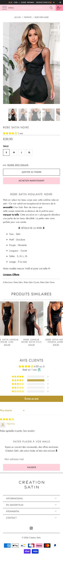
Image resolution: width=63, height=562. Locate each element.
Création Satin (35, 537)
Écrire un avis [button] (31, 398)
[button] (10, 133)
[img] (7, 419)
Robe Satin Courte (31, 282)
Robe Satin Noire (47, 282)
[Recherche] (52, 7)
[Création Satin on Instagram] (31, 528)
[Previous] (6, 63)
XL (29, 152)
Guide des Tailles (17, 164)
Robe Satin (18, 282)
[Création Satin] (31, 8)
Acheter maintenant (31, 180)
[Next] (57, 63)
